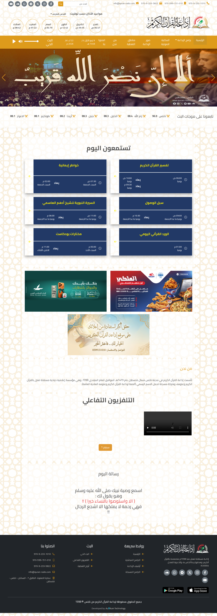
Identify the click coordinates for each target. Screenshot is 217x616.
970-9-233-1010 (42, 554)
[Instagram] (44, 4)
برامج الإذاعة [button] (184, 40)
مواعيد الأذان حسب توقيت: (86, 14)
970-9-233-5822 (42, 566)
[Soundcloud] (17, 4)
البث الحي (84, 554)
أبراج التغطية (83, 566)
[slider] (31, 41)
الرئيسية (200, 40)
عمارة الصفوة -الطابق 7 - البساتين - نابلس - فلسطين (32, 580)
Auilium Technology (115, 608)
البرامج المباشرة (132, 560)
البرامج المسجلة (132, 572)
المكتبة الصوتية (165, 42)
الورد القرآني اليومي (154, 234)
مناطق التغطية (131, 42)
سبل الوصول (154, 203)
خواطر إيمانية (69, 165)
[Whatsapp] (24, 4)
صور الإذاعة (146, 42)
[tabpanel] (108, 424)
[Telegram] (31, 4)
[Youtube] (11, 4)
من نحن (114, 42)
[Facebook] (51, 4)
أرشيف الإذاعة (133, 566)
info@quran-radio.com (40, 572)
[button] (4, 77)
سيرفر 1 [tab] (105, 447)
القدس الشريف (59, 14)
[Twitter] (37, 4)
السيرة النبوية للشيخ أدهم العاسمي (68, 203)
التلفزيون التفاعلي (81, 560)
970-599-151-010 (42, 560)
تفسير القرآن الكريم (154, 165)
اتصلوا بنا (101, 42)
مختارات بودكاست (69, 234)
